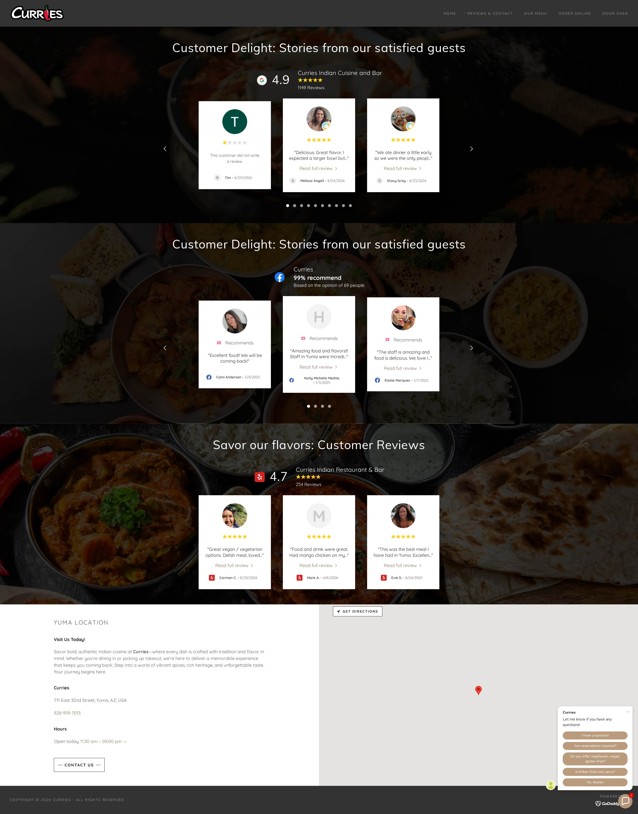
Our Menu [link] (535, 13)
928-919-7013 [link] (67, 713)
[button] (124, 742)
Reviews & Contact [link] (490, 13)
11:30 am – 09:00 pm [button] (101, 741)
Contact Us (79, 764)
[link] (37, 13)
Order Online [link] (575, 13)
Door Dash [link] (615, 13)
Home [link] (450, 13)
